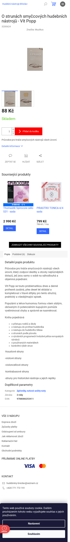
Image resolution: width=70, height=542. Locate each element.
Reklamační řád (9, 441)
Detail (9, 228)
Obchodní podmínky (12, 450)
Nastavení (34, 523)
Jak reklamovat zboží (12, 436)
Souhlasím (34, 533)
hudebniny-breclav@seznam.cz (22, 483)
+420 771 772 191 (16, 488)
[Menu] (62, 4)
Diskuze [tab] (31, 254)
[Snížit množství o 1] (13, 133)
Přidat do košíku (31, 131)
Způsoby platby (9, 426)
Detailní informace (11, 146)
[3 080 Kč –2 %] (18, 192)
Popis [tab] (7, 254)
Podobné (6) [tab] (18, 254)
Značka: (35, 29)
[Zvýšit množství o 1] (13, 129)
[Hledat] (45, 4)
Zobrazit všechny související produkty (35, 245)
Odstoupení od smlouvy (13, 431)
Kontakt (6, 446)
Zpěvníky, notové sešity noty (31, 391)
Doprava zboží (9, 422)
